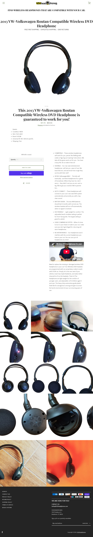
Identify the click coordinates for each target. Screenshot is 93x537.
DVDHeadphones (81, 532)
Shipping (40, 125)
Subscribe (85, 523)
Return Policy (6, 499)
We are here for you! (60, 501)
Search (4, 491)
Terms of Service (7, 504)
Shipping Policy (7, 502)
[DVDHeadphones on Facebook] (2, 532)
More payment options (26, 177)
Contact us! (6, 494)
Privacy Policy (7, 497)
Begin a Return (7, 507)
